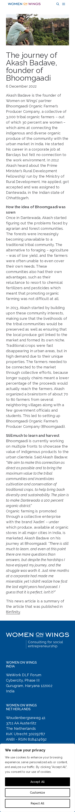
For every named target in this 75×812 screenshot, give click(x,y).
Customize (37, 792)
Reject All (37, 803)
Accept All (37, 781)
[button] (57, 4)
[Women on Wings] (24, 4)
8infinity (13, 612)
